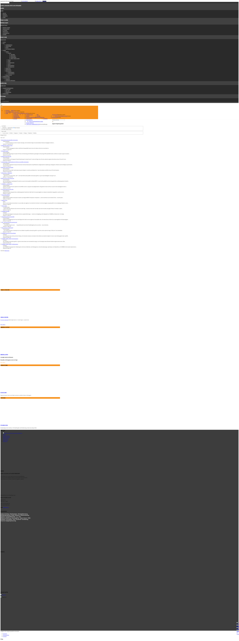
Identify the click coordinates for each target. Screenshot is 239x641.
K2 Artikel (11, 133)
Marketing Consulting (6, 27)
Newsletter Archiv (4, 200)
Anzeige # (2, 135)
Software (4, 50)
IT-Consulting (5, 30)
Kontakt (4, 17)
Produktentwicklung (6, 76)
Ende (8, 250)
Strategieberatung (23, 514)
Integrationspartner (11, 72)
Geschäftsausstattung (8, 45)
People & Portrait (5, 93)
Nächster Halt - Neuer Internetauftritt (7, 167)
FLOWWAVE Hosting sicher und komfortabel (9, 233)
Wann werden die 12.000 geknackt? (7, 227)
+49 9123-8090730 (25, 1)
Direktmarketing (24, 515)
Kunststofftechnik (10, 516)
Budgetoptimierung (11, 520)
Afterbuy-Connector (8, 75)
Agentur (3, 516)
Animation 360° (8, 89)
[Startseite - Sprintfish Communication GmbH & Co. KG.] (12, 433)
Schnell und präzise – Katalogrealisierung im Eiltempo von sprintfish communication (15, 162)
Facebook (18, 519)
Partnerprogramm (8, 71)
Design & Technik (3, 37)
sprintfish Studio (3, 83)
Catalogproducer (8, 69)
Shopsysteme (7, 79)
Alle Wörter (5, 127)
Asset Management (11, 66)
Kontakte (21, 133)
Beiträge (25, 133)
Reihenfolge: (3, 129)
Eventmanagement (6, 33)
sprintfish (2, 8)
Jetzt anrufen (44, 1)
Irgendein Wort (10, 127)
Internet (4, 42)
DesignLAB (4, 34)
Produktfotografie (8, 92)
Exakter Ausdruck (17, 127)
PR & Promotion (5, 31)
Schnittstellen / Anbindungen (10, 80)
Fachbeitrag (25, 519)
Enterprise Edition (13, 57)
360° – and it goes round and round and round (9, 222)
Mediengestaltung (5, 515)
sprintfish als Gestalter (61, 114)
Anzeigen (6, 47)
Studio (17, 516)
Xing (14, 519)
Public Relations (15, 515)
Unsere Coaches (4, 206)
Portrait (9, 61)
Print (3, 43)
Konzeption (9, 519)
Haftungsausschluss (6, 635)
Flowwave (7, 51)
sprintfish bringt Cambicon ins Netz (6, 145)
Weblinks (34, 133)
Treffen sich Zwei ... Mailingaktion (6, 173)
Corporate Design (8, 46)
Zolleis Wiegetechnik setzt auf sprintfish (8, 216)
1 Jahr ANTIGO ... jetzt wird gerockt (6, 184)
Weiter (6, 250)
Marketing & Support (4, 22)
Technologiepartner (11, 73)
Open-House (23, 518)
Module (9, 60)
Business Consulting (6, 29)
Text (20, 516)
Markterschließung (6, 518)
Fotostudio (69, 116)
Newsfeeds (30, 133)
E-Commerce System (6, 77)
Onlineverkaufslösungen (43, 124)
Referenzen (5, 14)
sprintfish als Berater (32, 113)
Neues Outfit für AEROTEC (6, 195)
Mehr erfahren (2, 324)
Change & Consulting (4, 20)
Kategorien (16, 133)
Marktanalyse (13, 514)
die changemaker (21, 112)
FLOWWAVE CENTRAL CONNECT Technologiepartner (10, 238)
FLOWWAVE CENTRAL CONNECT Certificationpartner (10, 244)
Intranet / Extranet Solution (14, 58)
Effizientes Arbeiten (11, 65)
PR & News (59, 117)
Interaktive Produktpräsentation (8, 88)
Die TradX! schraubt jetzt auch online (7, 189)
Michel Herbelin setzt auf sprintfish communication (9, 140)
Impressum (5, 636)
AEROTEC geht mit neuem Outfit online (7, 178)
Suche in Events (5, 133)
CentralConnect (8, 68)
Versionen (9, 53)
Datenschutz (5, 633)
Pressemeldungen (6, 101)
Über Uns (4, 13)
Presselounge (3, 96)
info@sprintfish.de (39, 1)
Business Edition (13, 56)
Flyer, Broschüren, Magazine (10, 49)
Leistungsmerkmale (11, 62)
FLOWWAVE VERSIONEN (5, 211)
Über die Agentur (17, 110)
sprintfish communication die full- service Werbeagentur (10, 5)
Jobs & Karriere (5, 16)
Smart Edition (12, 54)
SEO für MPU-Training (4, 151)
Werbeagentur (15, 518)
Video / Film (7, 91)
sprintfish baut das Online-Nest (6, 156)
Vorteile (9, 64)
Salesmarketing (5, 514)
